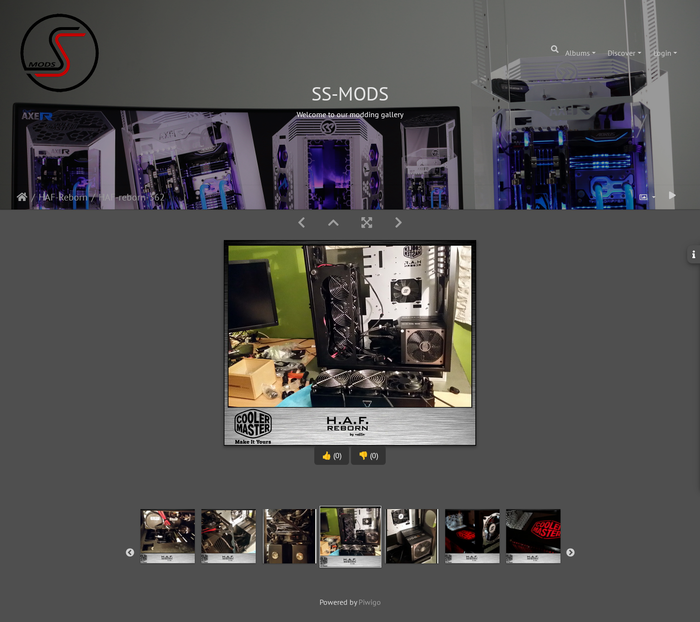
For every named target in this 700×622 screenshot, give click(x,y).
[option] (167, 551)
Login (662, 53)
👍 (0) (331, 455)
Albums (577, 53)
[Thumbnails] (333, 223)
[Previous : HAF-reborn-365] (301, 223)
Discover (621, 53)
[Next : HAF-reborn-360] (398, 223)
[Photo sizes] (647, 197)
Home (22, 197)
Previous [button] (130, 553)
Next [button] (570, 553)
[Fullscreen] (366, 223)
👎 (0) (368, 455)
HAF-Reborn (63, 197)
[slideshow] (672, 195)
